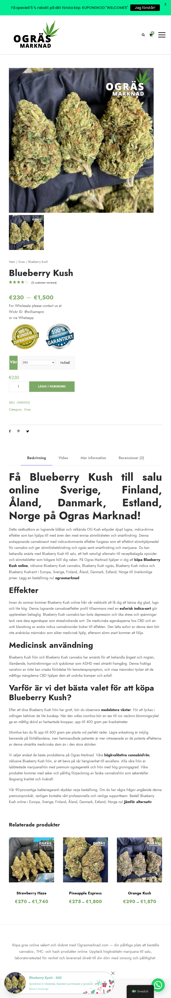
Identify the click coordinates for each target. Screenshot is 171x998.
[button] (158, 985)
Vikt (13, 362)
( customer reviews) (44, 283)
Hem (12, 262)
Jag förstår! (145, 7)
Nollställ (65, 363)
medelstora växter (116, 710)
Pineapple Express (85, 893)
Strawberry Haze (31, 893)
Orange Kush (139, 893)
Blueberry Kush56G (45, 977)
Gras (21, 262)
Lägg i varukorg (52, 386)
